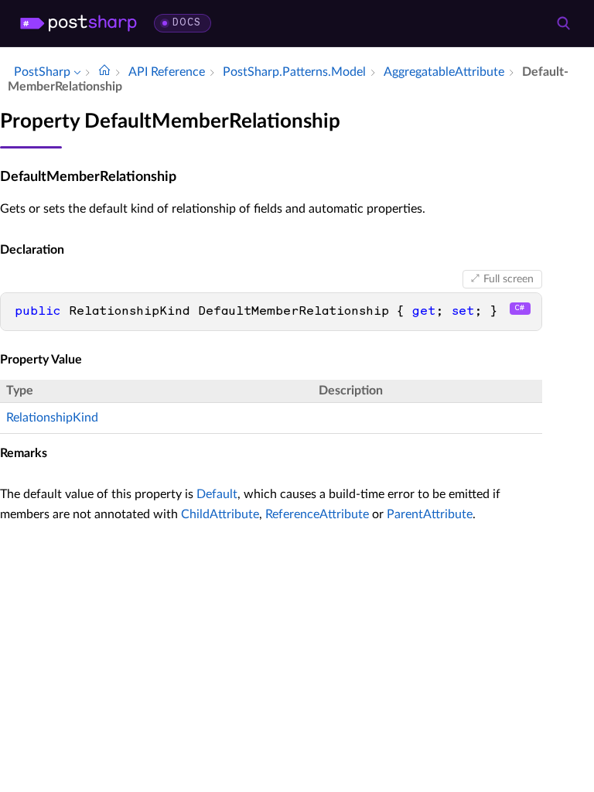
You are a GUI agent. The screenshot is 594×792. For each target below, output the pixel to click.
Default (216, 494)
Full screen (508, 279)
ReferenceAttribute (317, 514)
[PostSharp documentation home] (104, 72)
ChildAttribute (220, 514)
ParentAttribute (430, 514)
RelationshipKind (52, 417)
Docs (186, 23)
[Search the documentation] (563, 23)
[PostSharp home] (78, 23)
